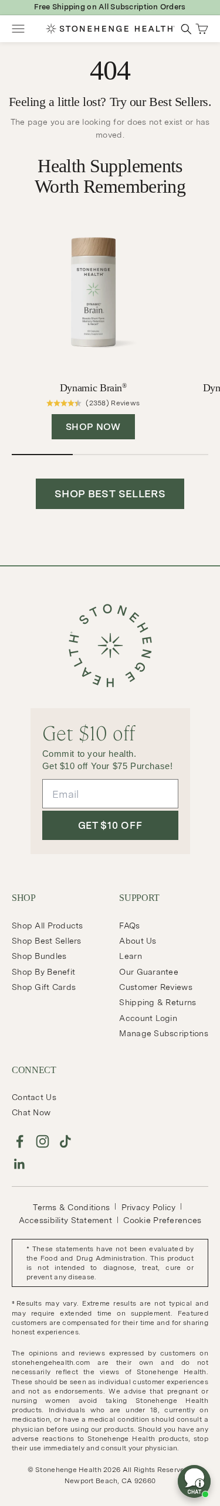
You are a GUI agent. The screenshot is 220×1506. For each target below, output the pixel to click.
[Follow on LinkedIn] (20, 1164)
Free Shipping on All (109, 6)
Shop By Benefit (43, 971)
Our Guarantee (148, 971)
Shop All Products (47, 925)
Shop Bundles (39, 956)
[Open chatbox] (194, 1481)
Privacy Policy (148, 1207)
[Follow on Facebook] (20, 1141)
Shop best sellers (110, 493)
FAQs (129, 925)
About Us (137, 940)
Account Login (148, 1018)
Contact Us (34, 1097)
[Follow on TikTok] (65, 1141)
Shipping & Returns (157, 1002)
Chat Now (31, 1112)
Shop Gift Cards (44, 987)
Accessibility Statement (65, 1220)
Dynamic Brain (93, 388)
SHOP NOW (93, 426)
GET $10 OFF (110, 825)
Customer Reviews (155, 987)
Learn (130, 956)
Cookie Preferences (162, 1220)
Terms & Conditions (71, 1207)
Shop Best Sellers (47, 940)
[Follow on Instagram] (42, 1141)
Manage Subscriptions (163, 1033)
